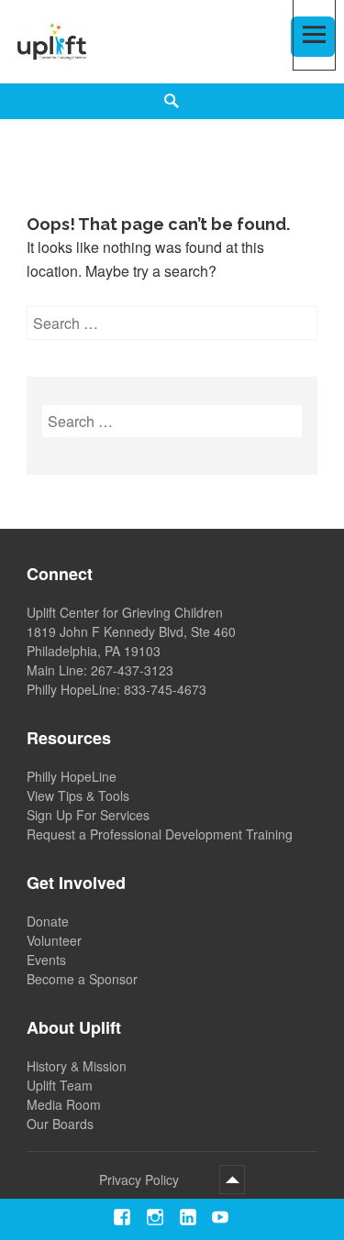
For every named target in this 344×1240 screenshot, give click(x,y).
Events (46, 959)
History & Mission (77, 1066)
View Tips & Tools (78, 795)
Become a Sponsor (82, 979)
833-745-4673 (165, 689)
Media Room (64, 1104)
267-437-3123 (132, 670)
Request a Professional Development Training (160, 834)
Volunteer (54, 940)
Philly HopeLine (72, 776)
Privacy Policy (139, 1179)
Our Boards (60, 1123)
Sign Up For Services (88, 815)
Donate (48, 921)
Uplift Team (60, 1085)
